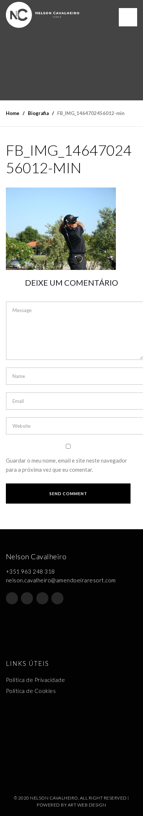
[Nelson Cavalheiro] (42, 15)
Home (12, 113)
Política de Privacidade (35, 679)
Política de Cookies (31, 690)
